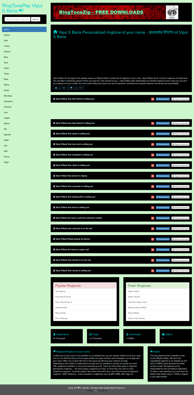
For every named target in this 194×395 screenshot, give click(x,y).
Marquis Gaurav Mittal (137, 307)
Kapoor (7, 35)
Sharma (7, 51)
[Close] (152, 99)
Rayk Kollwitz (133, 313)
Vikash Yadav (133, 291)
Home (6, 29)
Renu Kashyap (61, 318)
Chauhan (8, 106)
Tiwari (6, 73)
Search (36, 19)
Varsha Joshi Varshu (136, 318)
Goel (6, 62)
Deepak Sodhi (61, 307)
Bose (6, 57)
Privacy (90, 390)
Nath (6, 40)
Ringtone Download (181, 99)
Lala (6, 112)
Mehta (6, 84)
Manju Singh (60, 313)
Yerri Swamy (60, 291)
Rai (5, 129)
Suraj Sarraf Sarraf (63, 296)
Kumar (7, 156)
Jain (5, 145)
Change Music (163, 99)
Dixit (6, 151)
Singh (6, 162)
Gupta (6, 90)
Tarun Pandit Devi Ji (63, 302)
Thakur (7, 46)
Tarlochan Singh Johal (137, 302)
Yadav (6, 68)
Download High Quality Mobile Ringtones (108, 387)
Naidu (6, 140)
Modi (6, 79)
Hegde (7, 118)
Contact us (102, 390)
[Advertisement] (121, 58)
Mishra (7, 123)
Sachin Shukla (134, 296)
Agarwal (7, 134)
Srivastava (8, 101)
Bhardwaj (8, 95)
